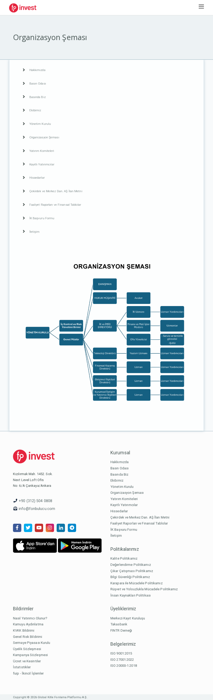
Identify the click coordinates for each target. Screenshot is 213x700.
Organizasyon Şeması (127, 493)
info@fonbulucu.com (37, 509)
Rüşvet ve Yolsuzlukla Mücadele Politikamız (144, 589)
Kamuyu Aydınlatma (28, 624)
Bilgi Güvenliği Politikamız (130, 577)
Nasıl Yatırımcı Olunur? (30, 618)
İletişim (116, 535)
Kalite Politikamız (123, 558)
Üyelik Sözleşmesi (27, 649)
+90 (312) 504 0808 (35, 501)
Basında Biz (119, 474)
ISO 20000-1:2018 (123, 665)
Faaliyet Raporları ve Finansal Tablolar (139, 523)
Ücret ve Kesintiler (27, 661)
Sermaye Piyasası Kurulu (31, 643)
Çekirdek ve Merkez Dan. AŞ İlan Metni (139, 517)
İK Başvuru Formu (123, 530)
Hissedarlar (119, 511)
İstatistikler (22, 667)
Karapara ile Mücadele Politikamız (136, 583)
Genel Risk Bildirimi (27, 637)
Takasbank (118, 624)
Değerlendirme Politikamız (130, 565)
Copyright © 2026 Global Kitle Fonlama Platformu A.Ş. (50, 697)
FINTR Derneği (121, 630)
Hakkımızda (119, 462)
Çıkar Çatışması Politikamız (131, 571)
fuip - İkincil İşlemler (28, 673)
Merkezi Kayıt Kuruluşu (127, 618)
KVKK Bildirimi (24, 630)
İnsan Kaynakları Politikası (130, 595)
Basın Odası (119, 468)
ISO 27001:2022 (122, 660)
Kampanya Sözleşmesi (30, 655)
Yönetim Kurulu (122, 487)
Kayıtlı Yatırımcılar (124, 505)
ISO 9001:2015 (121, 653)
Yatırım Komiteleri (124, 499)
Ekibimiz (116, 480)
